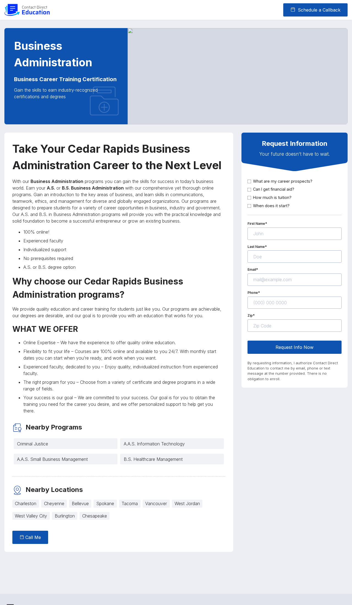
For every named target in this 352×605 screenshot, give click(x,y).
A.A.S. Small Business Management (52, 459)
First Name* (257, 223)
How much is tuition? (272, 197)
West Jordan (187, 503)
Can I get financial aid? (273, 189)
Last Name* (257, 247)
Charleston (25, 503)
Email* (253, 270)
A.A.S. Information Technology (154, 444)
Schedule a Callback (318, 10)
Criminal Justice (32, 444)
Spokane (105, 503)
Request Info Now (295, 347)
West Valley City (31, 516)
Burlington (65, 516)
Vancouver (156, 503)
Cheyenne (54, 503)
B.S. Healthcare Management (153, 459)
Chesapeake (94, 516)
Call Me (32, 537)
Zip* (251, 316)
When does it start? (271, 205)
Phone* (254, 293)
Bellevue (80, 503)
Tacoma (130, 503)
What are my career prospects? (282, 181)
